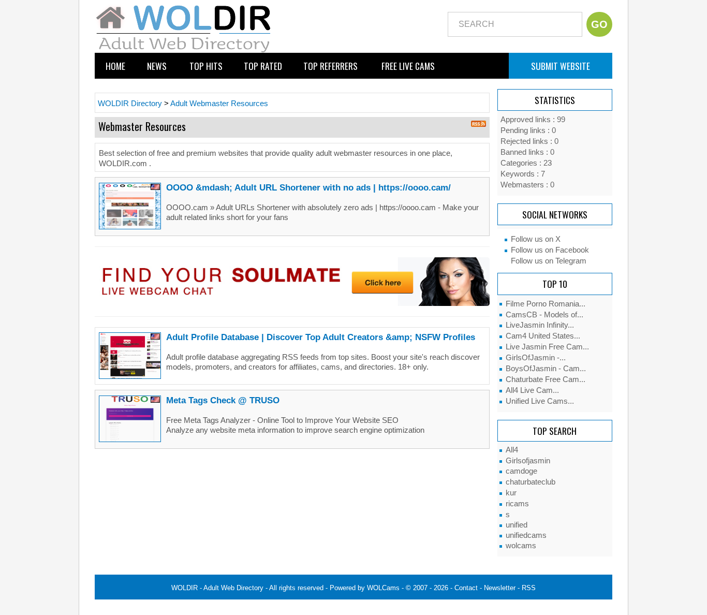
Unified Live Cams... (540, 401)
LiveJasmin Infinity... (540, 325)
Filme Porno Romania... (545, 304)
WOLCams (383, 588)
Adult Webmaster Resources (219, 103)
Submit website (560, 65)
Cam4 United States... (543, 336)
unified (516, 525)
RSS (529, 588)
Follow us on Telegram (548, 261)
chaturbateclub (530, 482)
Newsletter (499, 588)
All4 (512, 450)
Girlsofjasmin (528, 461)
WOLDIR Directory (130, 103)
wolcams (521, 545)
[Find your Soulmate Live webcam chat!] (292, 281)
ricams (517, 504)
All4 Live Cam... (532, 390)
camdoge (521, 471)
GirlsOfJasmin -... (536, 358)
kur (511, 493)
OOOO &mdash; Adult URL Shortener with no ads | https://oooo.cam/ (308, 187)
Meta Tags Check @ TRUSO (222, 400)
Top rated (263, 65)
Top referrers (330, 65)
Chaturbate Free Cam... (545, 379)
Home (115, 65)
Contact (466, 588)
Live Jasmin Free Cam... (547, 347)
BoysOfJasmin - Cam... (546, 368)
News (157, 65)
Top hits (206, 65)
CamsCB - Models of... (544, 315)
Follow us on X (536, 239)
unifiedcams (526, 535)
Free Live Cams (408, 65)
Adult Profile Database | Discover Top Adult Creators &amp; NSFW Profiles (320, 337)
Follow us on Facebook (550, 250)
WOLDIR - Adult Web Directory (217, 588)
